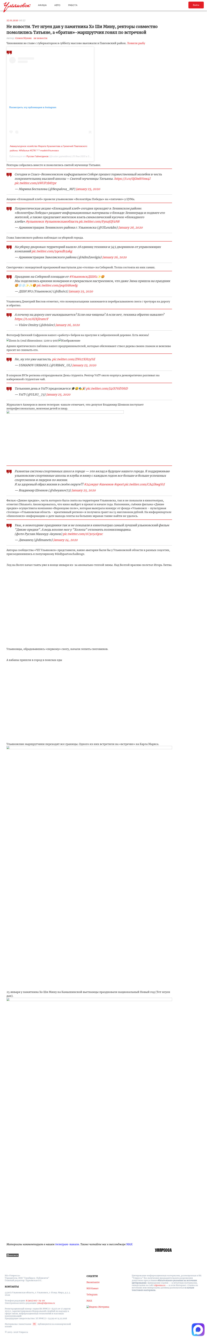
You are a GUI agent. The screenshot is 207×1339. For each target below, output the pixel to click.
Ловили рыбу (136, 43)
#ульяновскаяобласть (61, 221)
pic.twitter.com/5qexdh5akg (52, 251)
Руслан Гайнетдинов (37, 156)
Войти (196, 5)
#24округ (91, 484)
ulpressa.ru (159, 1285)
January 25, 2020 (88, 189)
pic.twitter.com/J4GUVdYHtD (107, 388)
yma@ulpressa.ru (46, 1303)
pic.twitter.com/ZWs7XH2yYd (73, 359)
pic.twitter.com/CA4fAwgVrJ (144, 484)
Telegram (92, 1294)
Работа (72, 5)
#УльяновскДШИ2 (83, 277)
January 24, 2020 (65, 540)
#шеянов (106, 484)
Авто (57, 5)
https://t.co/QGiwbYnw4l (132, 179)
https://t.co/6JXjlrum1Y (31, 319)
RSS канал (92, 1288)
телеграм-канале (67, 1244)
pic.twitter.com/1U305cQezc (83, 534)
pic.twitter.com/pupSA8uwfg (57, 285)
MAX (129, 1244)
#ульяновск (35, 221)
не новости (40, 38)
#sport (119, 484)
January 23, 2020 (84, 365)
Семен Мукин (23, 38)
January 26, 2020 (130, 227)
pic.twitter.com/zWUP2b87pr (35, 183)
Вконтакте (93, 1282)
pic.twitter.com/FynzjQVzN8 (99, 221)
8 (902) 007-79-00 (35, 1300)
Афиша (42, 5)
